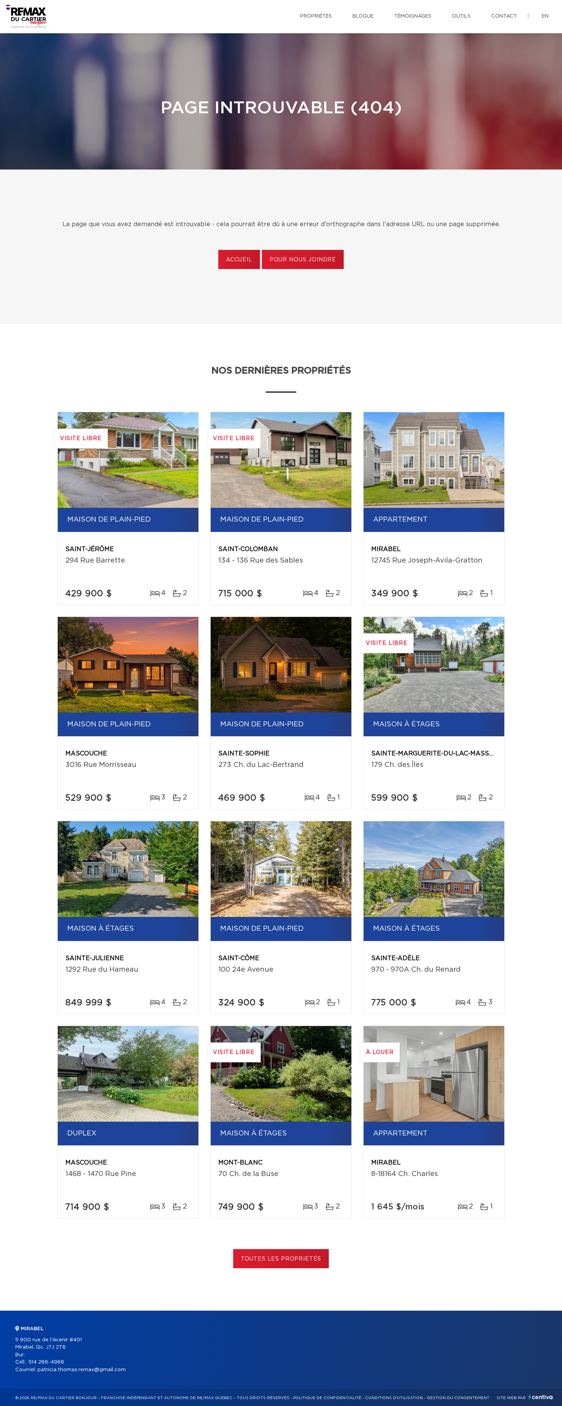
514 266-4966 (46, 1362)
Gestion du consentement (458, 1398)
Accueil (239, 260)
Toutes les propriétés (281, 1259)
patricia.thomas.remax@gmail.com (81, 1369)
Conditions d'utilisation (394, 1398)
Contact (504, 16)
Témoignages (412, 16)
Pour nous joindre (303, 260)
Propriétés (316, 16)
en (545, 16)
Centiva (540, 1397)
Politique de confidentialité (327, 1398)
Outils (461, 16)
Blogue (363, 16)
